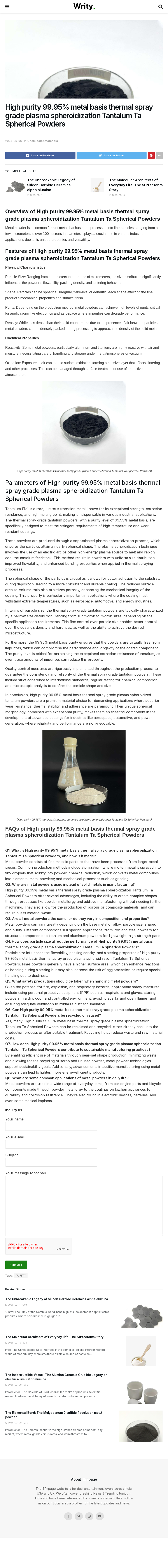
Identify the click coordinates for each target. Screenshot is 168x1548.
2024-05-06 (13, 141)
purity (21, 1275)
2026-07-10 (118, 195)
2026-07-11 (35, 195)
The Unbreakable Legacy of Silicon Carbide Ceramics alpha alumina (51, 185)
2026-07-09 (14, 1384)
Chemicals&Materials (42, 141)
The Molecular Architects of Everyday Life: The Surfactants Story (136, 185)
